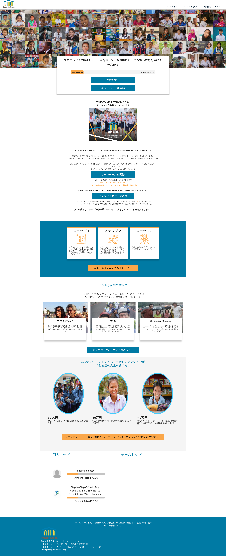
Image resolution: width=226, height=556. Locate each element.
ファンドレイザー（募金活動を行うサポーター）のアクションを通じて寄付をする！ (113, 436)
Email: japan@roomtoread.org (53, 550)
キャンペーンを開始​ (113, 88)
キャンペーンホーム (173, 7)
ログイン (218, 7)
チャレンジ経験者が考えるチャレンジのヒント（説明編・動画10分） (113, 185)
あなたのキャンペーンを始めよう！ (113, 349)
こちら (137, 201)
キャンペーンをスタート (192, 7)
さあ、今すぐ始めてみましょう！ (113, 268)
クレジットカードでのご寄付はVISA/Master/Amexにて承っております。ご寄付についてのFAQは (104, 201)
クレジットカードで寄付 (113, 195)
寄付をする (207, 7)
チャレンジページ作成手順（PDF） (113, 183)
